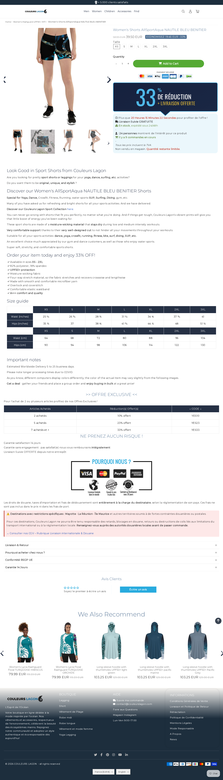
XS (116, 46)
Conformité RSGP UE (19, 559)
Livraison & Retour (17, 545)
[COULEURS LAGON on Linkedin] (126, 755)
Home (8, 22)
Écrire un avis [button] (138, 589)
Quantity (119, 56)
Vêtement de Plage (71, 711)
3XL (165, 46)
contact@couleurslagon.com (134, 704)
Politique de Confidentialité (187, 717)
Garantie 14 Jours (16, 567)
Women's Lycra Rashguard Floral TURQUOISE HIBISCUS (25, 668)
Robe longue (67, 723)
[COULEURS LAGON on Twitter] (96, 755)
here (70, 209)
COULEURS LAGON (25, 764)
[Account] (190, 11)
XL (146, 46)
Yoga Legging (67, 734)
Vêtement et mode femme (76, 728)
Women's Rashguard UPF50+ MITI (29, 22)
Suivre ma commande (130, 700)
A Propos (175, 733)
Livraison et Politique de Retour (189, 706)
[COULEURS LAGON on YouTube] (120, 755)
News (173, 739)
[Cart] (197, 11)
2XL (155, 46)
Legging (64, 700)
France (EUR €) (102, 772)
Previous (1, 652)
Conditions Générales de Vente (189, 701)
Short (62, 706)
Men (86, 11)
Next (107, 78)
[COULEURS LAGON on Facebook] (102, 755)
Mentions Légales (181, 723)
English (122, 772)
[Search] (183, 11)
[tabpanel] (17, 141)
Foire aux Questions (125, 709)
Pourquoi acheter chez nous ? (25, 552)
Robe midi (65, 717)
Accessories (124, 11)
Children (109, 11)
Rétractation (177, 712)
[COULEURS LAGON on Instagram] (114, 755)
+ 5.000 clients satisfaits (113, 2)
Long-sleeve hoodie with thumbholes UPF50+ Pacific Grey (198, 670)
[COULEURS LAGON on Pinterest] (107, 755)
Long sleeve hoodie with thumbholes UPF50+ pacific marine (154, 670)
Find (136, 11)
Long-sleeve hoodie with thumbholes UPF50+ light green (111, 670)
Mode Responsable (182, 728)
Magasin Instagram (124, 714)
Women (97, 11)
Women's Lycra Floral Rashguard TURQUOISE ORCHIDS (68, 670)
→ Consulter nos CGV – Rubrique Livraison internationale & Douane (50, 533)
